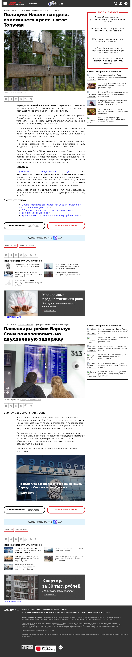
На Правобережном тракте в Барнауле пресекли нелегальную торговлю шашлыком (108, 50)
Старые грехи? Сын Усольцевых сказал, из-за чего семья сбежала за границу (112, 365)
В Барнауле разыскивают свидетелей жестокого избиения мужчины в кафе (46, 211)
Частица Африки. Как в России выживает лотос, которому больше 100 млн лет (112, 77)
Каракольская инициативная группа (44, 171)
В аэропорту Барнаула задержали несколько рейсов (69, 549)
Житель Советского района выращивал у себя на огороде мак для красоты (28, 274)
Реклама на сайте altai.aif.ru (55, 609)
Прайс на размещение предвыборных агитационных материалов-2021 (50, 612)
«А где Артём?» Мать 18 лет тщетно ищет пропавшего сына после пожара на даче (112, 357)
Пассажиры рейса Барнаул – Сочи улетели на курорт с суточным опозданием (69, 559)
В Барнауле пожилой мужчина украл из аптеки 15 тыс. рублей (27, 265)
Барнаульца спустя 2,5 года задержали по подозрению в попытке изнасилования (67, 266)
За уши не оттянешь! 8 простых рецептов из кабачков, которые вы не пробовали (113, 111)
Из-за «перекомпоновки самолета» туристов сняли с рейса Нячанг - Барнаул (26, 567)
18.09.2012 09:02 (10, 11)
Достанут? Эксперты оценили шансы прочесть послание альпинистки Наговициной (113, 94)
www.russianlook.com (17, 93)
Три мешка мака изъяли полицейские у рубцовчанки (50, 215)
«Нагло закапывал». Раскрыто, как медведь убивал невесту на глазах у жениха (112, 348)
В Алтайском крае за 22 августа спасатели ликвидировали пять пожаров (108, 61)
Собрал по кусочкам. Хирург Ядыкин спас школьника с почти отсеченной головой (113, 331)
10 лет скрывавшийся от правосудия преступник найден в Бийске (28, 283)
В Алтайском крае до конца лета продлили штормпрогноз (107, 40)
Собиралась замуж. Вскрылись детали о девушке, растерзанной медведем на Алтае (111, 120)
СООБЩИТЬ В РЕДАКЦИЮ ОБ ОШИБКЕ (96, 612)
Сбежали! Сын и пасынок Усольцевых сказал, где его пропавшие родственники (113, 340)
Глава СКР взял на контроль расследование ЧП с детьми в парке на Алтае (107, 19)
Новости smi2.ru (12, 317)
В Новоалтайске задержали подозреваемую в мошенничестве (69, 273)
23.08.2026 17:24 (10, 325)
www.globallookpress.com (30, 400)
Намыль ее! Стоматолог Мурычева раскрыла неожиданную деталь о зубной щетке (112, 374)
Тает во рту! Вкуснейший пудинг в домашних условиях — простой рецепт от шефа (112, 86)
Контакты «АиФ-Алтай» (31, 609)
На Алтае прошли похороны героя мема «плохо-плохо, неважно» (107, 30)
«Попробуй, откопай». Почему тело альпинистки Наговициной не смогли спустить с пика (112, 103)
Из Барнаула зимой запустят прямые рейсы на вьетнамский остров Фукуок (27, 559)
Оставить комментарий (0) (66, 226)
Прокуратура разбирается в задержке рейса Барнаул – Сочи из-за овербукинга (50, 485)
